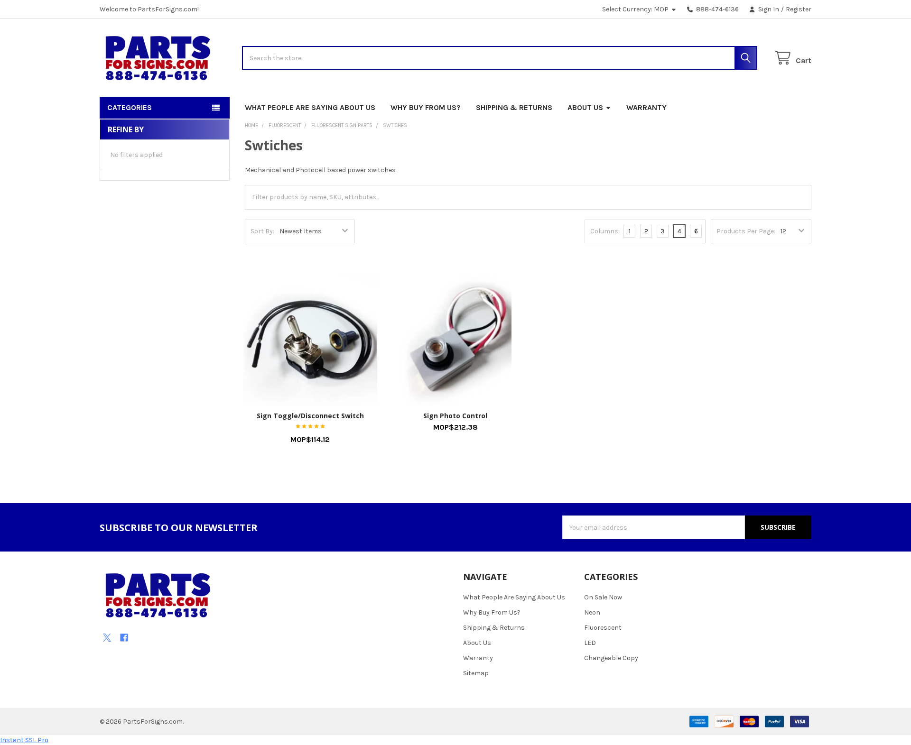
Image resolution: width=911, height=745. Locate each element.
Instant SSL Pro (24, 740)
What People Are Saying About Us (310, 107)
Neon (592, 612)
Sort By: (262, 231)
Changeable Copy (611, 658)
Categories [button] (129, 107)
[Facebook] (124, 637)
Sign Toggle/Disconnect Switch (310, 415)
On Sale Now (603, 597)
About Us (585, 107)
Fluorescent (603, 628)
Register (798, 9)
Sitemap (476, 673)
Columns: (605, 231)
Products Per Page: (745, 231)
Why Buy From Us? (425, 107)
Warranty (646, 107)
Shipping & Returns (514, 107)
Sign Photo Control (455, 415)
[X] (107, 637)
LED (590, 643)
